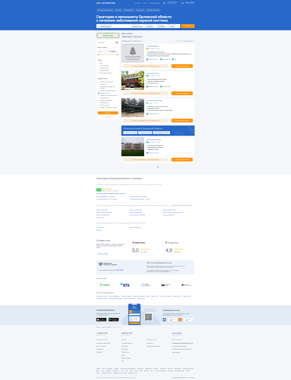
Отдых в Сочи (154, 296)
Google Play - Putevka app (147, 314)
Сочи (122, 370)
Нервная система (126, 36)
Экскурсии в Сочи (132, 373)
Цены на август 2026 (102, 210)
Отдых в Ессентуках (101, 298)
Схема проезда (176, 352)
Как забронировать (154, 3)
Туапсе (126, 370)
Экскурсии (99, 352)
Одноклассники (183, 319)
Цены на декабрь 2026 (169, 210)
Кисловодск (163, 368)
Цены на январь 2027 (169, 215)
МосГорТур (124, 346)
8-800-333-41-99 (127, 333)
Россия (188, 370)
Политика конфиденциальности (179, 377)
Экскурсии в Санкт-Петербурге (127, 368)
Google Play (112, 319)
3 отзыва (150, 103)
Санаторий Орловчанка (153, 139)
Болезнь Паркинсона (135, 227)
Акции (145, 3)
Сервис (100, 60)
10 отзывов (151, 75)
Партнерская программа (153, 346)
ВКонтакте (166, 319)
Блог (123, 361)
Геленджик (108, 370)
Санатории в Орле (101, 296)
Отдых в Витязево (126, 296)
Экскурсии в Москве (180, 370)
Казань (98, 373)
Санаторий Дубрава (152, 46)
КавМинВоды (148, 368)
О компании (137, 3)
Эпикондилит (100, 227)
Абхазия (98, 368)
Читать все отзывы (103, 253)
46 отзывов (151, 48)
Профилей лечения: (154, 59)
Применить (108, 113)
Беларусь (116, 368)
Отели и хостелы (100, 346)
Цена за (106, 47)
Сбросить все (137, 36)
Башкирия (170, 370)
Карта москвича (126, 358)
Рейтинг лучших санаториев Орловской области (112, 193)
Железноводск (177, 368)
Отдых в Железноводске (115, 298)
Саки (152, 370)
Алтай (103, 368)
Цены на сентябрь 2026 (102, 215)
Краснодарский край (188, 368)
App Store (99, 319)
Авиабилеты (99, 349)
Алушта (136, 370)
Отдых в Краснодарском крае (141, 296)
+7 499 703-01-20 (101, 333)
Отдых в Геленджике (165, 296)
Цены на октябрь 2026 (136, 210)
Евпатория (146, 370)
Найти (188, 26)
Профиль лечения (103, 78)
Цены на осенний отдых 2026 (104, 212)
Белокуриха (109, 368)
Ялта (141, 370)
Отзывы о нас (125, 352)
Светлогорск (140, 368)
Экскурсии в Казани (106, 373)
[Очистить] (129, 26)
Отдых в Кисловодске (129, 298)
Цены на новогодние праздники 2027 (173, 212)
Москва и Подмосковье (160, 370)
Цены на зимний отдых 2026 (137, 215)
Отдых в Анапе (187, 296)
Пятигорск (170, 368)
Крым (131, 370)
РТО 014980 (120, 270)
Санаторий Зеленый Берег (154, 100)
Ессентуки (155, 368)
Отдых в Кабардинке (114, 296)
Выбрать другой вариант (182, 66)
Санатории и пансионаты (103, 343)
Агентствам (150, 343)
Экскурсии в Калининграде (119, 373)
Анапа (102, 370)
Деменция (99, 230)
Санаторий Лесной (152, 73)
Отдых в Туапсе (177, 296)
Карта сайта (192, 377)
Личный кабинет (177, 333)
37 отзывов (151, 142)
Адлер (97, 370)
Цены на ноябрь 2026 (135, 212)
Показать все (100, 217)
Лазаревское (116, 370)
